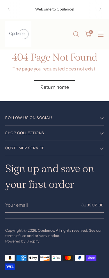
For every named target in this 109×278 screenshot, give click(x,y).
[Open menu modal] (101, 34)
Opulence (46, 230)
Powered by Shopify (22, 241)
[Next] (100, 9)
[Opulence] (18, 34)
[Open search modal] (76, 34)
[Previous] (8, 9)
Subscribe (92, 205)
